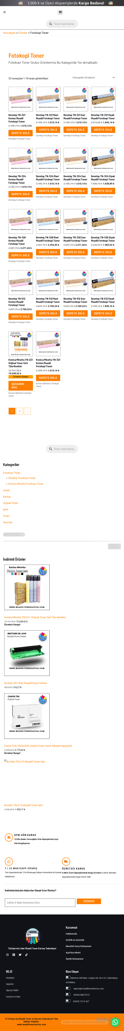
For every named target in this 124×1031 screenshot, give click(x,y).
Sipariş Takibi (12, 990)
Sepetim (10, 984)
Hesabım (10, 978)
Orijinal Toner (10, 503)
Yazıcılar (7, 522)
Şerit (5, 509)
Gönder (89, 901)
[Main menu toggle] (4, 12)
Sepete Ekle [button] (20, 133)
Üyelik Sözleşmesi (74, 959)
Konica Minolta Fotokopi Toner (25, 483)
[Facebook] (13, 954)
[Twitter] (20, 954)
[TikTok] (26, 954)
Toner (6, 515)
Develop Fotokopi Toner (22, 477)
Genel (6, 490)
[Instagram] (7, 954)
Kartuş (7, 496)
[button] (115, 1022)
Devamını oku (17, 385)
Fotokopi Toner (11, 472)
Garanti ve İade (13, 996)
